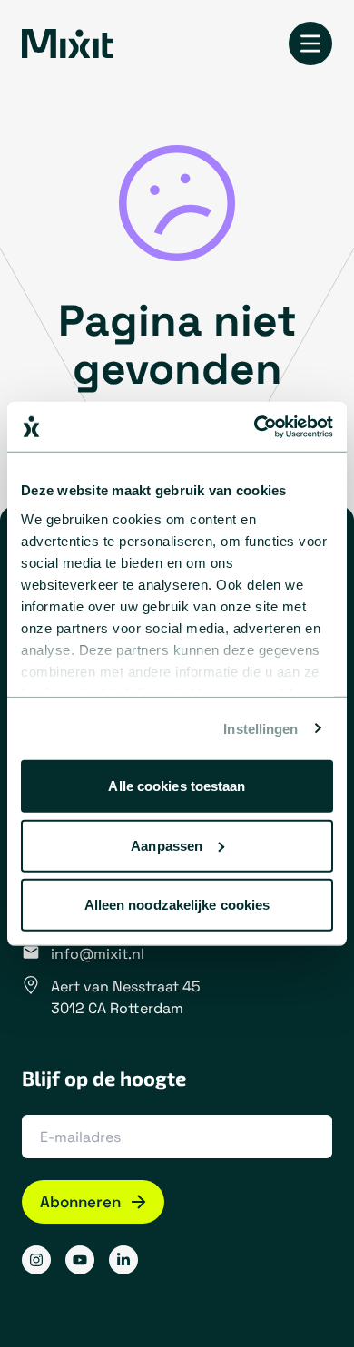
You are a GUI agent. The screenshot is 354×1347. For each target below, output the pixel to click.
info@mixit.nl (97, 953)
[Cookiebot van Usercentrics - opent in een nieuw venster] (254, 426)
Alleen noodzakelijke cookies (177, 905)
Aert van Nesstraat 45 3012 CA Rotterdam (126, 997)
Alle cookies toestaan (176, 786)
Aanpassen (166, 845)
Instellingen (260, 728)
